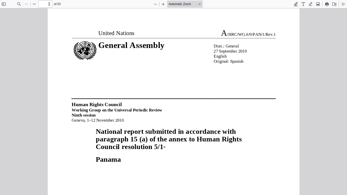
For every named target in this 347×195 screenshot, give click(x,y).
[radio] (295, 4)
